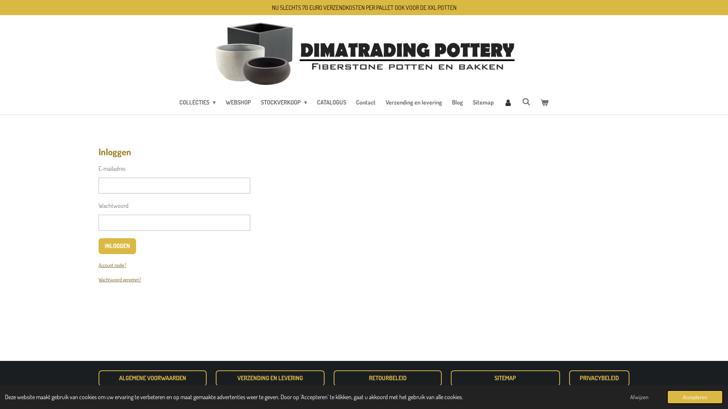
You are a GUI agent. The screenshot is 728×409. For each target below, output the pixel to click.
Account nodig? (112, 265)
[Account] (508, 102)
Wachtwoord (114, 205)
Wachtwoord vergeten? (120, 279)
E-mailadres (112, 168)
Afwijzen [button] (639, 396)
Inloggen (117, 246)
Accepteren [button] (695, 396)
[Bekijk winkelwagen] (544, 102)
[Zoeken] (526, 101)
